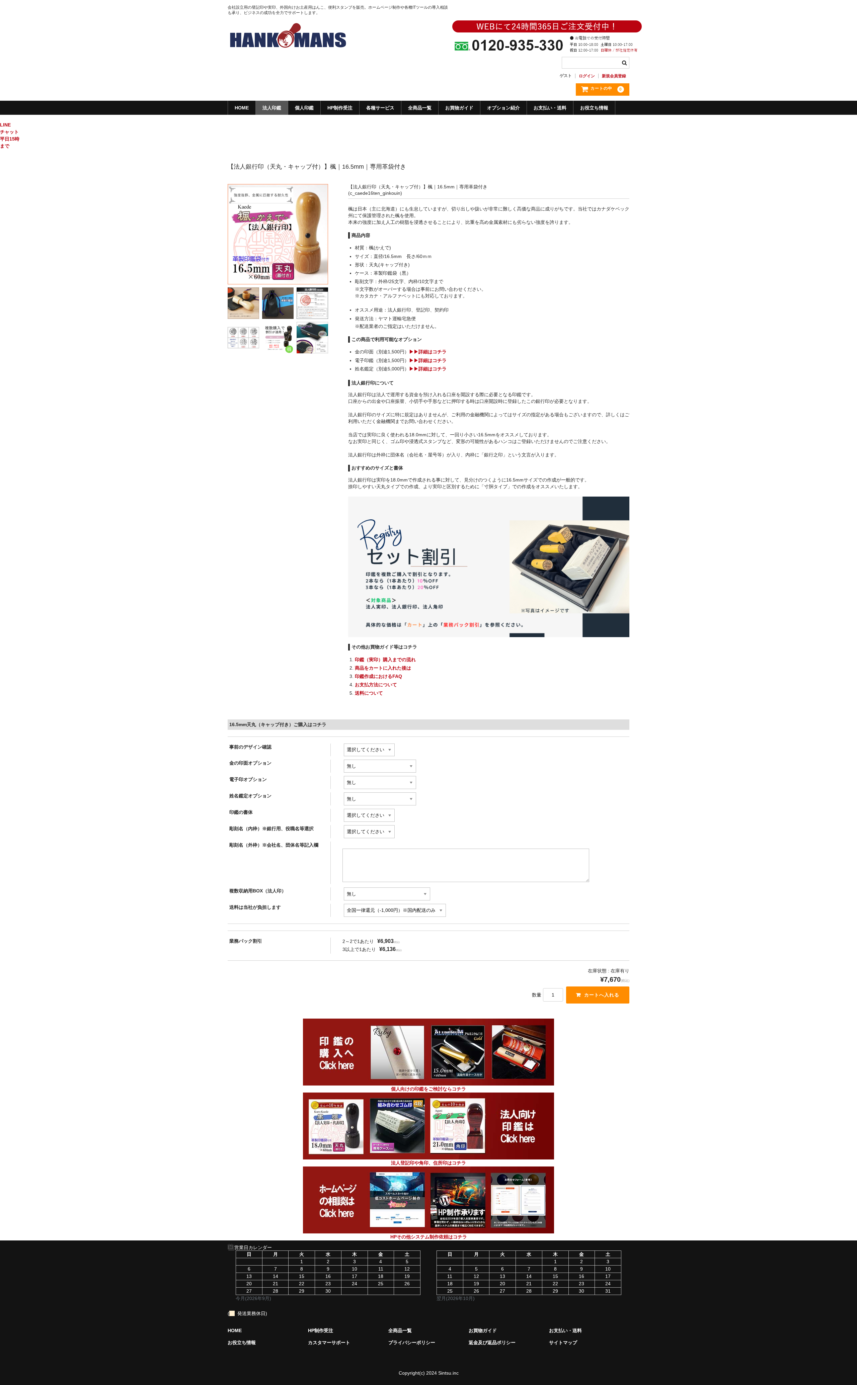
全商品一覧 (420, 107)
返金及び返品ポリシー (492, 1342)
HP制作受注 (340, 107)
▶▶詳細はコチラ (428, 351)
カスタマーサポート (329, 1342)
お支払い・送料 (550, 107)
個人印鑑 (304, 107)
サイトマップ (563, 1342)
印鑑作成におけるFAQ (378, 676)
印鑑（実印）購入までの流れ (385, 659)
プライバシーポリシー (411, 1342)
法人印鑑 (271, 107)
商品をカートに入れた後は (383, 668)
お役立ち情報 (594, 107)
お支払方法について (376, 684)
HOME (242, 107)
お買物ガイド (459, 107)
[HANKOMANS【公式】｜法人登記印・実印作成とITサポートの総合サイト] (288, 53)
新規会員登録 (614, 76)
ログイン (587, 76)
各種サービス (380, 107)
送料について (369, 693)
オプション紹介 (503, 107)
